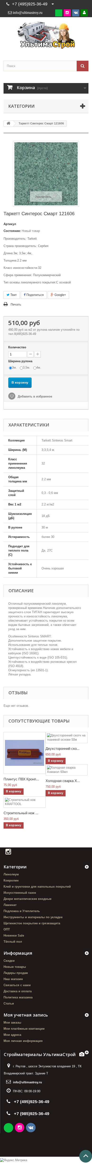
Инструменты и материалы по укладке (33, 917)
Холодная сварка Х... (63, 781)
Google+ (60, 295)
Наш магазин (13, 979)
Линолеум (11, 874)
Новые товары (15, 967)
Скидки (9, 960)
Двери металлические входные (27, 899)
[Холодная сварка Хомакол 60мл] (67, 769)
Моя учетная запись (26, 1015)
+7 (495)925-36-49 (29, 4)
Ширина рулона (20, 361)
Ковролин (11, 880)
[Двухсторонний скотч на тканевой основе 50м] (67, 737)
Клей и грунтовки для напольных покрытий (37, 886)
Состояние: (12, 231)
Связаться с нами (17, 985)
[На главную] (8, 124)
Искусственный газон (20, 892)
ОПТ (7, 929)
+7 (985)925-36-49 (31, 1113)
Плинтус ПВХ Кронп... (21, 779)
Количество (17, 347)
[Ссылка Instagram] (20, 1128)
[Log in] (84, 13)
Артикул (10, 224)
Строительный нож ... (21, 813)
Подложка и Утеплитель (22, 911)
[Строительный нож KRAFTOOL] (25, 802)
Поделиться (34, 295)
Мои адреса (12, 1035)
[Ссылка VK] (31, 1128)
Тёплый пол (13, 941)
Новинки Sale (14, 935)
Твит (13, 295)
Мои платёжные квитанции (24, 1028)
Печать (16, 304)
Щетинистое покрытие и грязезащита (32, 923)
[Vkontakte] (75, 13)
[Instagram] (67, 13)
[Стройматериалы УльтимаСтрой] (46, 35)
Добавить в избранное (34, 396)
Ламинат (10, 905)
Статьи (9, 1003)
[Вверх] (85, 1156)
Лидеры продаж (16, 973)
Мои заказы (12, 1022)
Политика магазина (18, 997)
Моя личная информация (23, 1041)
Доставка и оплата (18, 991)
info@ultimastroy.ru (27, 1082)
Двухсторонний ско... (62, 749)
